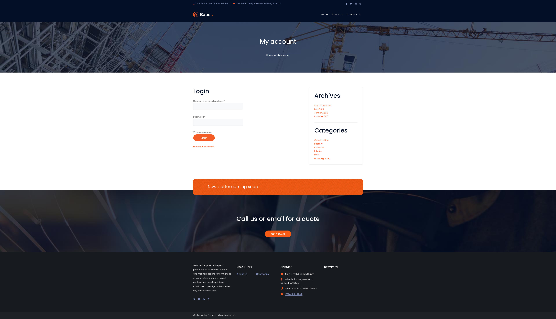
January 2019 (321, 112)
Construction (321, 140)
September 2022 (323, 105)
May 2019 (319, 109)
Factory (318, 143)
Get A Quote (278, 233)
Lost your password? (204, 146)
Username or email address (209, 101)
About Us (242, 274)
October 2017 (321, 116)
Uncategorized (322, 158)
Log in (204, 137)
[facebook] (199, 299)
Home (269, 55)
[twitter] (194, 299)
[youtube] (204, 299)
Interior (318, 150)
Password (199, 116)
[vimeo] (208, 299)
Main (316, 154)
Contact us (262, 274)
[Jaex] (203, 14)
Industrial (319, 147)
